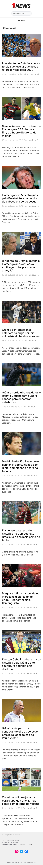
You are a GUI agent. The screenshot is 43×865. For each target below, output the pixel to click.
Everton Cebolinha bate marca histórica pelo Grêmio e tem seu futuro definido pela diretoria (21, 664)
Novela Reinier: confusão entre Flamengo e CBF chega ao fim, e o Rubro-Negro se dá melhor (21, 131)
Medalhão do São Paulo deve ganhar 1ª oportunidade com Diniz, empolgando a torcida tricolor (20, 466)
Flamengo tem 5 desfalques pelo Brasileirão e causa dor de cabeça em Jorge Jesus (20, 198)
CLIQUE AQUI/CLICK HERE (24, 844)
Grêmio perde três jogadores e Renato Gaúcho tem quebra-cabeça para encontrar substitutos (21, 397)
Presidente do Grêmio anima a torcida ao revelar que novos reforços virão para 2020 (21, 67)
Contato (4, 835)
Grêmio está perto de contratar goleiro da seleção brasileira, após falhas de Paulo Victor (20, 733)
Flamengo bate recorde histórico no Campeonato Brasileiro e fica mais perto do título (21, 535)
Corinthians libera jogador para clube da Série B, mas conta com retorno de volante (21, 800)
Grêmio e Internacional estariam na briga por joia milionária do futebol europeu (21, 333)
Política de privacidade (15, 835)
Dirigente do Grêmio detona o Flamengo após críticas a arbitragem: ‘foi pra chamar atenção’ (21, 265)
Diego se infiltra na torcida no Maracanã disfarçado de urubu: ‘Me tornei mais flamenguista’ (20, 598)
